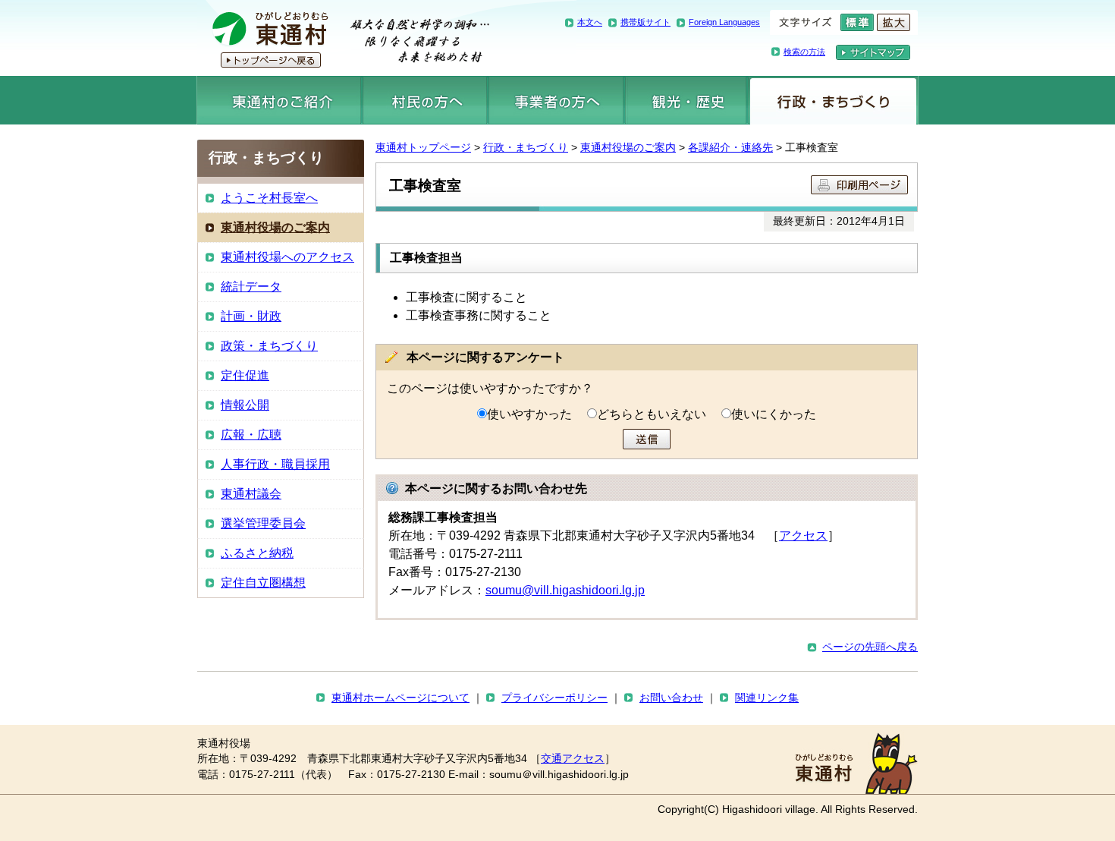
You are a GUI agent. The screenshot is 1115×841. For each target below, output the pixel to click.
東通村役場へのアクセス (287, 256)
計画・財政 (251, 316)
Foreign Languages (724, 22)
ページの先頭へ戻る (870, 647)
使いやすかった (529, 414)
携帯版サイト (645, 22)
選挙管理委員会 (263, 523)
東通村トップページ (423, 147)
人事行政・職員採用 (275, 464)
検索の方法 (804, 51)
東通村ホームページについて (400, 698)
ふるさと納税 (257, 552)
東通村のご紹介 (278, 100)
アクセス (803, 535)
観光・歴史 (686, 100)
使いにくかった (773, 414)
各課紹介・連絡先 (730, 147)
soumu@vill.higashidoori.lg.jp (565, 590)
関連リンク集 (767, 698)
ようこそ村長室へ (269, 197)
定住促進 (245, 375)
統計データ (251, 286)
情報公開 (245, 404)
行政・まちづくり (833, 100)
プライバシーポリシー (554, 698)
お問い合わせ (671, 698)
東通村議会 (251, 493)
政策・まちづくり (269, 345)
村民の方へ (424, 100)
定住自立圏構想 (263, 582)
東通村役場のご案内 (628, 147)
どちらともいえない (651, 414)
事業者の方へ (556, 100)
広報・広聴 (251, 434)
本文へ (589, 22)
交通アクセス (573, 758)
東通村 (343, 38)
